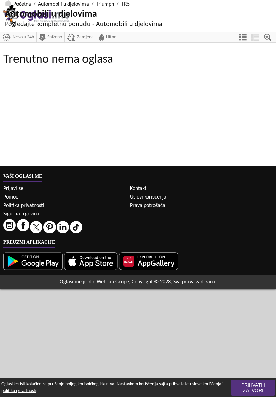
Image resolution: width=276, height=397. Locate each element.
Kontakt (138, 188)
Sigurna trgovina (21, 214)
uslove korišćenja (205, 384)
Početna (22, 4)
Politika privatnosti (23, 205)
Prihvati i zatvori (253, 387)
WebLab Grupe (113, 282)
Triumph (105, 4)
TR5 (125, 4)
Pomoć (10, 197)
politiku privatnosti (18, 390)
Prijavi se (13, 188)
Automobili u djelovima (63, 4)
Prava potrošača (147, 205)
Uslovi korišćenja (148, 197)
